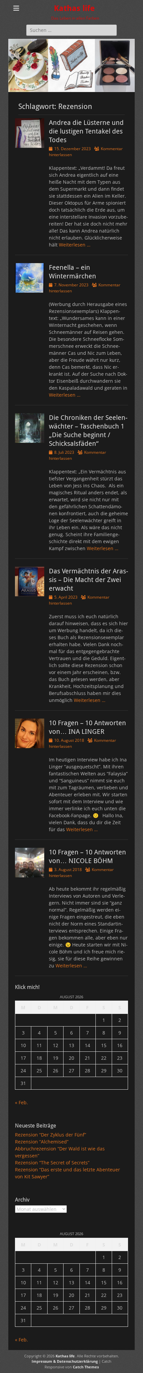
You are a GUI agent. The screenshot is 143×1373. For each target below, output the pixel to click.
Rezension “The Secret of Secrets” (52, 1162)
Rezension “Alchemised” (42, 1141)
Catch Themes (86, 1366)
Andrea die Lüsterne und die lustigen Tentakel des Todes (86, 131)
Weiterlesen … (74, 245)
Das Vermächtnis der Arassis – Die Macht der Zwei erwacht (88, 579)
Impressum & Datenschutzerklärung (65, 1361)
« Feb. (21, 1102)
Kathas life (74, 8)
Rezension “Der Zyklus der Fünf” (50, 1134)
